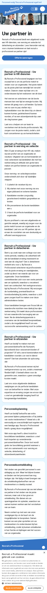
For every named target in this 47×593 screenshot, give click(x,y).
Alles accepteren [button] (13, 588)
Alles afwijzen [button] (34, 588)
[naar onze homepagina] (14, 10)
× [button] (44, 553)
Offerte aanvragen (23, 57)
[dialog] (23, 571)
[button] (23, 583)
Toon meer (23, 547)
